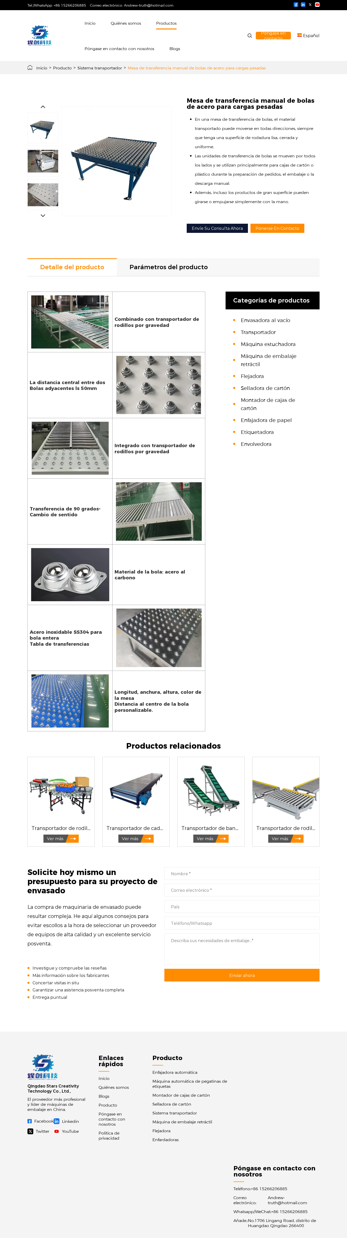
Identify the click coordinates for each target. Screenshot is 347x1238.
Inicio (90, 23)
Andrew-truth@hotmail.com (149, 5)
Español (311, 35)
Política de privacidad (109, 1135)
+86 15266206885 (70, 5)
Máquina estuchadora (268, 343)
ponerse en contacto (277, 228)
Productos (166, 23)
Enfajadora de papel (266, 419)
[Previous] (43, 106)
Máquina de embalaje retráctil (182, 1121)
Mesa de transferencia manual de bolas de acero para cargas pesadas (197, 68)
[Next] (43, 215)
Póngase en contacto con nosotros (119, 48)
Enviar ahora (242, 975)
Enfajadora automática (174, 1072)
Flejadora (252, 375)
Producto (62, 68)
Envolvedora (256, 443)
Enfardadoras (165, 1139)
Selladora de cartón (265, 387)
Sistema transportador (99, 68)
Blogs (174, 48)
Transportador (258, 331)
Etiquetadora (257, 431)
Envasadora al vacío (265, 319)
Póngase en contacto (273, 35)
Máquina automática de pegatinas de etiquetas (189, 1083)
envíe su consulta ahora (217, 228)
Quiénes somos (126, 23)
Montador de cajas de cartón (181, 1094)
